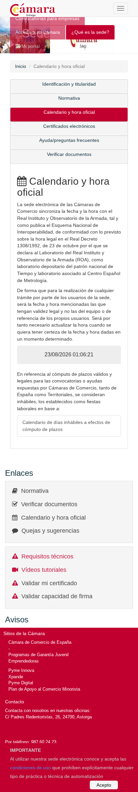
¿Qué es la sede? (90, 32)
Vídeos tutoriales (43, 569)
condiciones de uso (30, 767)
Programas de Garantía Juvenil (38, 654)
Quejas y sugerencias (50, 530)
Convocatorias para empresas (47, 18)
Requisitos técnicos (47, 556)
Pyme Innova (21, 670)
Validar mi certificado (49, 583)
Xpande (15, 676)
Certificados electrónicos (69, 126)
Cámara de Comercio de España (39, 642)
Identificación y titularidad (69, 84)
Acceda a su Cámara (37, 32)
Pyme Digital (20, 682)
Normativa (69, 98)
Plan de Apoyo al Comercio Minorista (44, 689)
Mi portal (30, 46)
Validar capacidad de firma (56, 596)
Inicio (20, 66)
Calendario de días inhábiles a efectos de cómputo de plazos (66, 426)
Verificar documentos (69, 154)
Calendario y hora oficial (69, 112)
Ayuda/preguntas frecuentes (69, 140)
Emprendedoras (23, 661)
